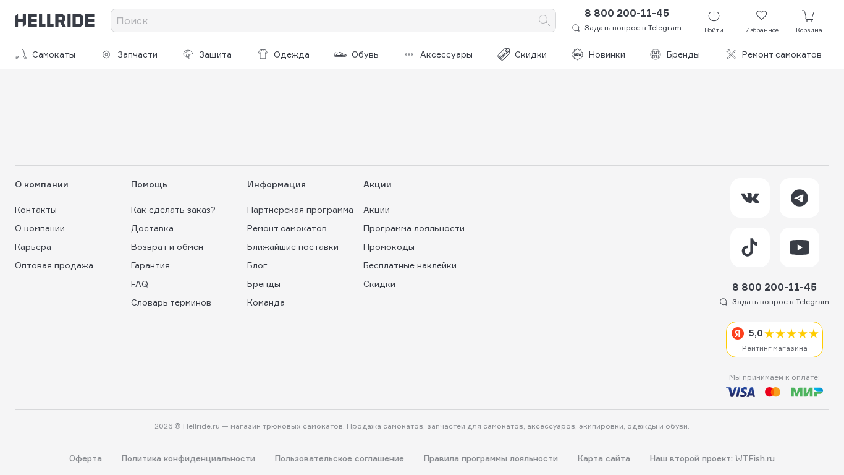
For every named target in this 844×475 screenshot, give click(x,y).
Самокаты (53, 54)
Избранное (762, 29)
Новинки (607, 54)
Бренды (683, 54)
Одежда (292, 54)
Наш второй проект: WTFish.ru (712, 459)
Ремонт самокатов (782, 54)
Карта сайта (604, 459)
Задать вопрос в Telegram (633, 27)
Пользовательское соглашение (339, 459)
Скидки (531, 54)
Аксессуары (446, 54)
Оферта (85, 459)
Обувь (365, 54)
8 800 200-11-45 (626, 13)
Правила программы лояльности (491, 459)
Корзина (809, 29)
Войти (714, 29)
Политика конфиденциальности (188, 459)
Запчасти (137, 54)
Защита (215, 54)
